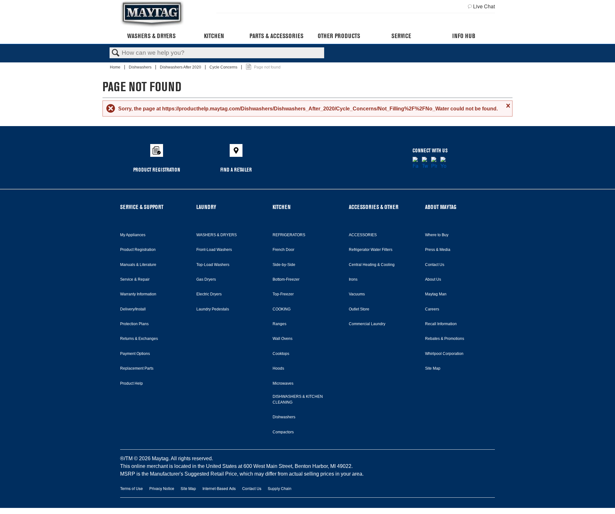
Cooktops (281, 353)
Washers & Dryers (151, 36)
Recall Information (441, 324)
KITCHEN (282, 207)
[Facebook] (416, 163)
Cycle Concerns (223, 67)
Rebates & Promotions (444, 338)
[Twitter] (425, 163)
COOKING (282, 309)
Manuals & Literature (138, 264)
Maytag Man (436, 294)
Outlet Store (359, 309)
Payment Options (135, 353)
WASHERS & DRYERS (216, 235)
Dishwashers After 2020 (181, 67)
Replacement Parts (136, 368)
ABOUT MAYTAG (440, 207)
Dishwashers (140, 67)
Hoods (278, 368)
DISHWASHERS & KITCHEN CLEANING (298, 399)
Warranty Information (138, 294)
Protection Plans (134, 324)
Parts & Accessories (276, 36)
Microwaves (283, 383)
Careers (432, 309)
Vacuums (357, 294)
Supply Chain (279, 488)
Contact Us (434, 264)
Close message (507, 105)
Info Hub (463, 36)
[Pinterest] (434, 163)
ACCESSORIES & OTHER (373, 207)
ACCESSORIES (363, 235)
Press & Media (437, 249)
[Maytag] (152, 14)
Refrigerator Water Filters (370, 249)
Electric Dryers (209, 294)
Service (401, 36)
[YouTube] (443, 163)
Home (115, 67)
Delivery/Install (133, 309)
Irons (353, 279)
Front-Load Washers (214, 249)
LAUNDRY (206, 207)
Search (115, 53)
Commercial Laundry (367, 324)
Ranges (279, 324)
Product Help (131, 383)
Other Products (339, 36)
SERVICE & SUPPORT (141, 207)
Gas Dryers (206, 279)
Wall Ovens (282, 338)
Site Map (432, 368)
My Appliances (132, 235)
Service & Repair (135, 279)
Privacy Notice (161, 488)
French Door (283, 249)
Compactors (283, 432)
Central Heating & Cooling (372, 264)
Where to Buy (436, 235)
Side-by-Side (284, 264)
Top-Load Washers (212, 264)
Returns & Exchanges (139, 338)
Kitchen (214, 36)
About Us (433, 279)
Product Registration (138, 249)
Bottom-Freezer (286, 279)
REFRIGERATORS (289, 235)
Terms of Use (131, 488)
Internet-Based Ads (219, 488)
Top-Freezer (283, 294)
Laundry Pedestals (212, 309)
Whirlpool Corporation (444, 353)
